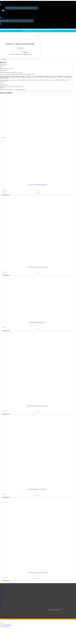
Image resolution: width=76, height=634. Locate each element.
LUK (8, 11)
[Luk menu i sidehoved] (0, 23)
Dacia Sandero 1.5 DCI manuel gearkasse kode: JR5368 (37, 572)
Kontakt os (2, 3)
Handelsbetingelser (2, 591)
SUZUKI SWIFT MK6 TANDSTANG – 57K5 (37, 322)
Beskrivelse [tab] (4, 59)
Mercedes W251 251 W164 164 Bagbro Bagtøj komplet (37, 184)
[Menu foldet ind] (0, 22)
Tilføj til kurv (25, 52)
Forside (24, 30)
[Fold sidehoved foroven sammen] (0, 24)
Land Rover (32, 30)
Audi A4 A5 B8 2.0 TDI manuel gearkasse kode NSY (37, 489)
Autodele (28, 30)
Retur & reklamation (3, 595)
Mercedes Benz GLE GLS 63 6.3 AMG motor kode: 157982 (37, 405)
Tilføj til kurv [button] (6, 194)
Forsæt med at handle (5, 626)
